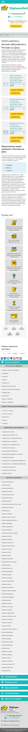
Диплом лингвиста (7, 549)
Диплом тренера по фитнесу (9, 629)
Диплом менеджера (7, 571)
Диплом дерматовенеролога (9, 520)
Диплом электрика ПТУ (8, 664)
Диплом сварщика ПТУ (8, 613)
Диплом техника (6, 626)
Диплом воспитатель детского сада (11, 504)
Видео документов (11, 688)
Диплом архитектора (7, 488)
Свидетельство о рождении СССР (11, 444)
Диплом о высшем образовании (10, 370)
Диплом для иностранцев (9, 386)
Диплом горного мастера (9, 517)
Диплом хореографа (7, 642)
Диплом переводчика (8, 587)
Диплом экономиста (7, 661)
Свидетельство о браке (8, 432)
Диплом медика (6, 565)
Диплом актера (6, 485)
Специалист (5, 373)
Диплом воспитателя (7, 507)
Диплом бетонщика (7, 491)
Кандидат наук (6, 392)
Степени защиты (11, 677)
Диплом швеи (6, 648)
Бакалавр (4, 376)
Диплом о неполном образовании (11, 389)
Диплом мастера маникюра (9, 562)
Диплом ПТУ (5, 417)
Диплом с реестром (7, 399)
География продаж (12, 693)
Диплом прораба (6, 600)
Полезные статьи (11, 682)
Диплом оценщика (7, 578)
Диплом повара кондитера (9, 590)
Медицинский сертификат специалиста (12, 454)
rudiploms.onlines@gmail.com (18, 21)
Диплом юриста (6, 670)
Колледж (4, 420)
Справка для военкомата (9, 467)
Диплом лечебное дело (8, 546)
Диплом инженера (7, 530)
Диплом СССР (6, 383)
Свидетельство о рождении (9, 441)
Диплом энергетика (7, 667)
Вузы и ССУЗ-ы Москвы (13, 699)
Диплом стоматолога (7, 619)
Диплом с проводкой (7, 402)
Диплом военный (6, 501)
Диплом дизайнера (7, 523)
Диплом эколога (6, 658)
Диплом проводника (7, 594)
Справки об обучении (8, 457)
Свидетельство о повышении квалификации (13, 460)
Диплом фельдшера (7, 635)
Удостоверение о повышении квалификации (14, 464)
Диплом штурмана (7, 654)
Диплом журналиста (7, 526)
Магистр (4, 379)
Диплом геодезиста (7, 514)
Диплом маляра (6, 555)
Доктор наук (5, 395)
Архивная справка (7, 473)
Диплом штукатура (7, 651)
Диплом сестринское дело (9, 616)
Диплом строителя (7, 622)
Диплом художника (7, 645)
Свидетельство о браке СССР (10, 435)
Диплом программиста (8, 597)
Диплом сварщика (7, 610)
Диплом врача (6, 510)
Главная (2, 34)
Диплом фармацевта (7, 632)
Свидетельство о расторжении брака (12, 438)
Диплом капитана (7, 536)
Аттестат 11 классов (7, 410)
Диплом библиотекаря (8, 494)
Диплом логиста (6, 552)
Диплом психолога (7, 603)
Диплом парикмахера (8, 581)
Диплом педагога (7, 584)
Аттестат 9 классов (7, 414)
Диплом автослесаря (7, 482)
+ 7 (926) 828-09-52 (16, 14)
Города (7, 34)
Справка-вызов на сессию (9, 470)
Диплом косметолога (7, 542)
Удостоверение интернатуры (9, 451)
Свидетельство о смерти (8, 448)
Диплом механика (7, 574)
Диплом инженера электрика (10, 533)
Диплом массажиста (7, 558)
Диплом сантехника (7, 606)
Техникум (4, 423)
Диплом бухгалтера (7, 498)
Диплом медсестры (7, 568)
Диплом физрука (6, 638)
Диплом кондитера (7, 539)
